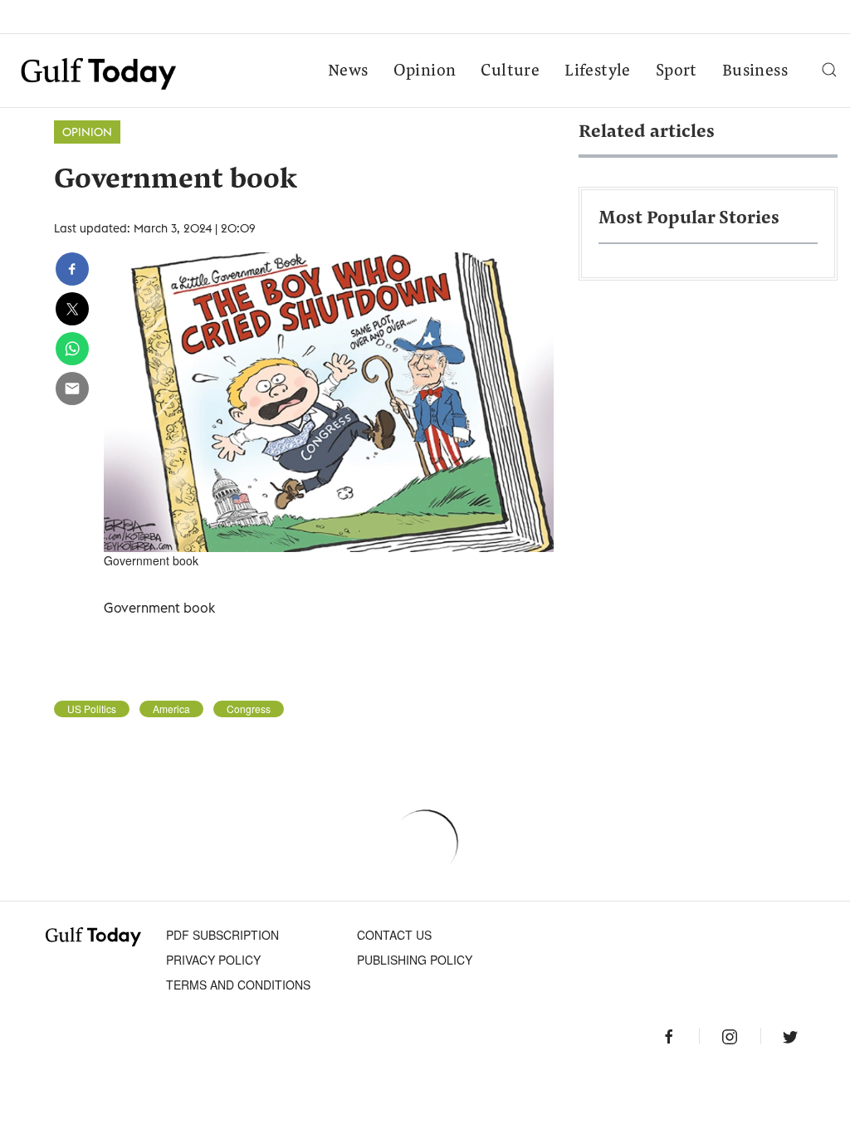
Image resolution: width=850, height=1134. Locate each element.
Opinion (425, 71)
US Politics (91, 709)
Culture (510, 71)
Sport (676, 71)
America (171, 709)
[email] (72, 388)
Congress (249, 709)
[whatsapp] (72, 348)
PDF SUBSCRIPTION (222, 934)
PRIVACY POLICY (213, 959)
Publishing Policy (414, 959)
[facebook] (72, 269)
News (348, 71)
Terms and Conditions (238, 984)
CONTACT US (394, 934)
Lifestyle (597, 71)
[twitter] (72, 308)
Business (755, 71)
